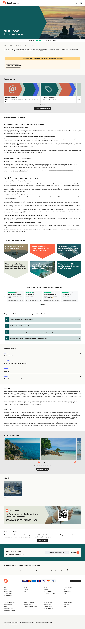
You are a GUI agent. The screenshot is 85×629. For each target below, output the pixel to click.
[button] (43, 319)
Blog (64, 589)
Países (5, 589)
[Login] (77, 3)
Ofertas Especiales (8, 595)
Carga (25, 591)
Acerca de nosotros (8, 604)
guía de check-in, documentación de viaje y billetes (60, 170)
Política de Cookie (47, 604)
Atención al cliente (67, 591)
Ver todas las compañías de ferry (14, 65)
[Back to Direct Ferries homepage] (11, 3)
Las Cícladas (18, 45)
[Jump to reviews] (42, 40)
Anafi (25, 45)
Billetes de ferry (7, 597)
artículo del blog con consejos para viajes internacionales (17, 171)
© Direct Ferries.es (7, 620)
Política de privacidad (48, 606)
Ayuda (64, 593)
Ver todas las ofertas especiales (42, 108)
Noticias (5, 606)
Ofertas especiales (29, 131)
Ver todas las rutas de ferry (12, 64)
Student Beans (17, 144)
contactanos (49, 622)
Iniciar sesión (46, 589)
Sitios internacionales (8, 608)
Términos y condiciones (48, 608)
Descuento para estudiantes (9, 610)
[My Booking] (75, 3)
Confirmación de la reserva (49, 593)
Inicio (5, 45)
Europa (10, 45)
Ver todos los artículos (42, 469)
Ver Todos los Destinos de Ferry (13, 67)
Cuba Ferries (66, 604)
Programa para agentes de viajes (30, 606)
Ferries (64, 606)
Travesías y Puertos (8, 593)
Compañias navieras (8, 591)
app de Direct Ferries (58, 202)
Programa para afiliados (29, 604)
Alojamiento (26, 589)
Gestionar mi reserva (48, 591)
